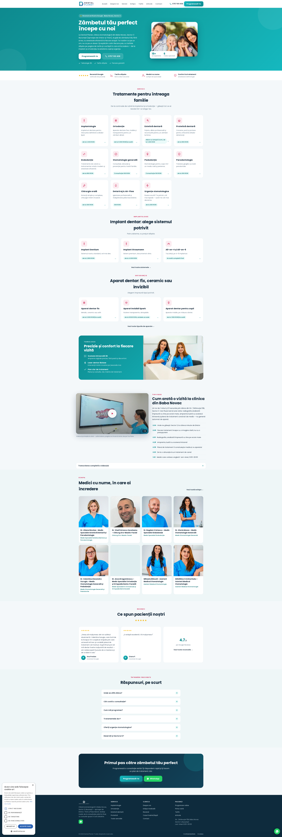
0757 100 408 (114, 56)
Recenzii (146, 812)
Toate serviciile (116, 819)
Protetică (114, 815)
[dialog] (18, 809)
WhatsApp (154, 778)
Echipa (132, 4)
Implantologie (116, 805)
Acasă (104, 4)
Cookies (200, 834)
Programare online (182, 805)
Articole (149, 4)
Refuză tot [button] (10, 826)
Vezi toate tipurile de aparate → (141, 326)
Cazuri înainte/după (150, 815)
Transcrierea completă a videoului (93, 466)
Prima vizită (179, 809)
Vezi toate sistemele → (141, 267)
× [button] (33, 785)
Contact (158, 4)
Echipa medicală (149, 809)
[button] (18, 831)
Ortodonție (115, 809)
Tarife (141, 4)
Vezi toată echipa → (194, 490)
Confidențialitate (189, 834)
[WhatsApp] (81, 822)
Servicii (124, 4)
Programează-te (193, 4)
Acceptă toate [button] (25, 826)
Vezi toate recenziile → (183, 650)
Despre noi (114, 4)
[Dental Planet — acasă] (86, 3)
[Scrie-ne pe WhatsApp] (277, 831)
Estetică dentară (117, 812)
